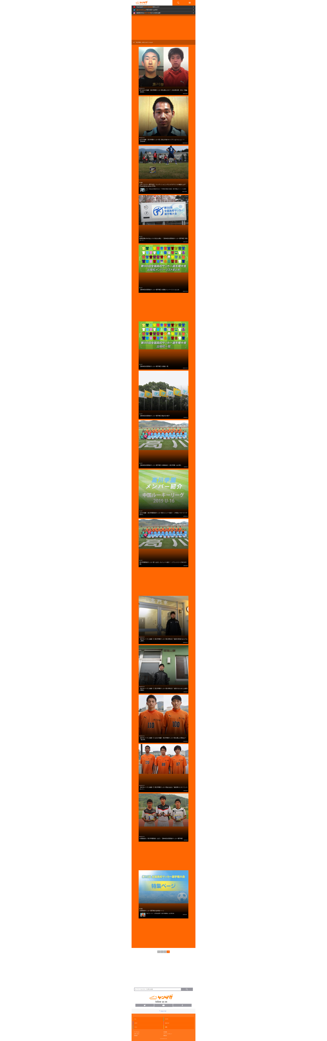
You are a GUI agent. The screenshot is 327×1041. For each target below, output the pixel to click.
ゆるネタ (167, 1023)
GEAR (135, 1023)
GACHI (166, 1019)
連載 (166, 1027)
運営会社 (165, 1035)
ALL (135, 1019)
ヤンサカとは (136, 1032)
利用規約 (136, 1035)
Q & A (135, 1027)
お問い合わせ (136, 1033)
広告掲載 (165, 1032)
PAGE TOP (163, 1011)
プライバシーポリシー (168, 1033)
